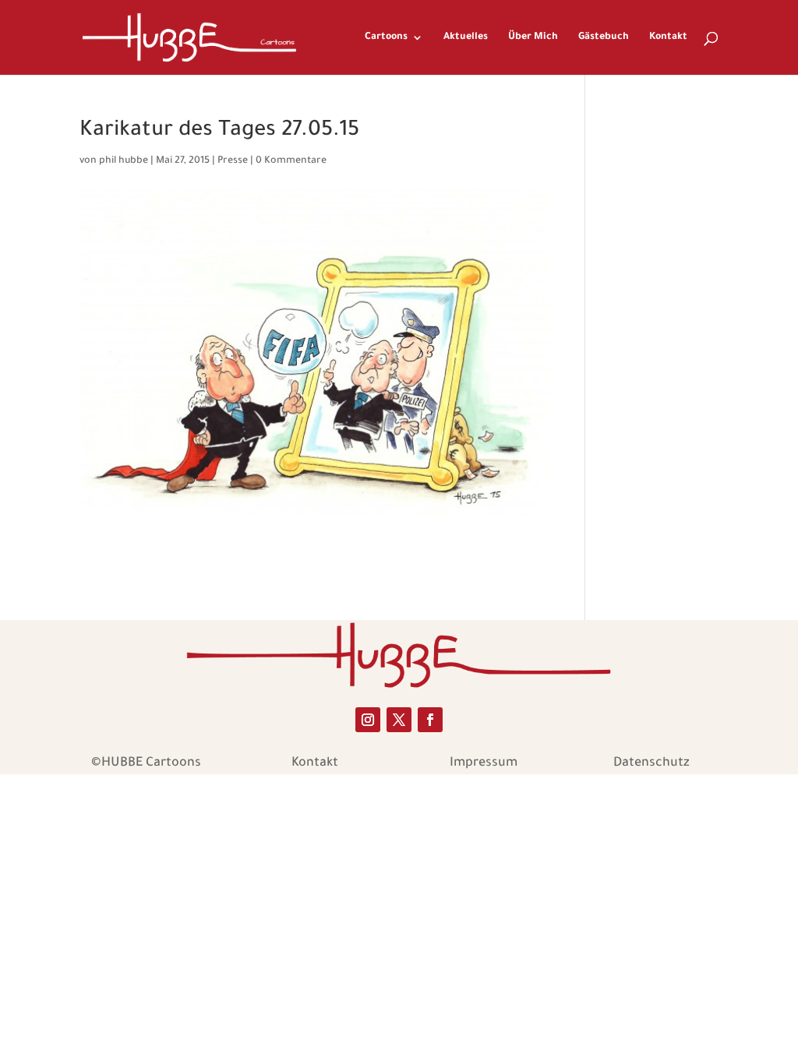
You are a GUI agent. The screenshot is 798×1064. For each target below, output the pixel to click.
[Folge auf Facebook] (430, 719)
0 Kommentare (291, 161)
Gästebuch (603, 37)
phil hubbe (123, 161)
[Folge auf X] (399, 719)
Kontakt (668, 37)
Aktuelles (465, 37)
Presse (232, 161)
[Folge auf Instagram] (367, 719)
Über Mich (533, 37)
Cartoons (386, 37)
